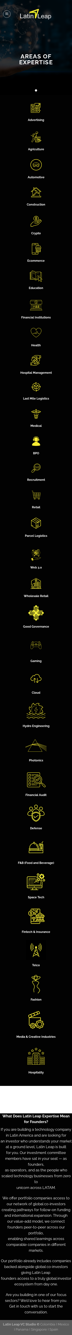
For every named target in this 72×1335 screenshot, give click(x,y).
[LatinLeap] (36, 14)
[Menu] (7, 14)
